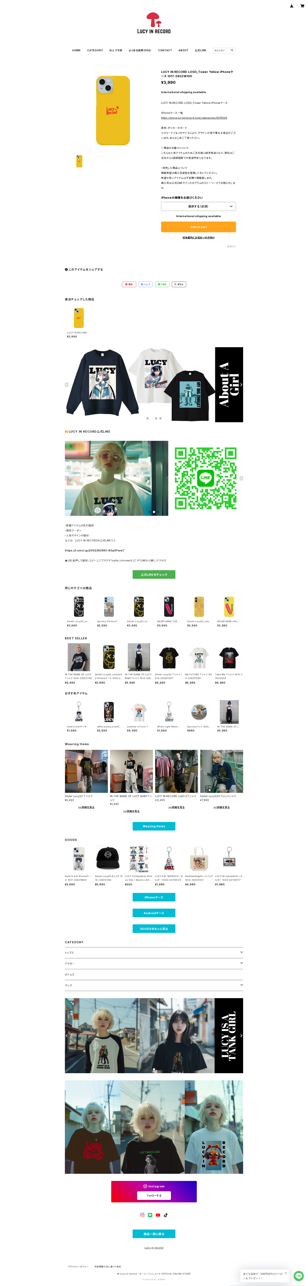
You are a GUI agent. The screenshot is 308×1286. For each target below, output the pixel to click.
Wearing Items (154, 826)
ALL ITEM (115, 50)
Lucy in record (154, 1247)
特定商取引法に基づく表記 (107, 1266)
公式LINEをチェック (154, 574)
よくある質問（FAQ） (140, 50)
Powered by (150, 1279)
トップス (69, 952)
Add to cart (199, 227)
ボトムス (70, 974)
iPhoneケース (154, 897)
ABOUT (183, 50)
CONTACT (165, 50)
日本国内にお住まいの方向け (199, 237)
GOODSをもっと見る (154, 929)
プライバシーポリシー (78, 1266)
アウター (70, 963)
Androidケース (154, 913)
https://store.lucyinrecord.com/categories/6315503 (194, 117)
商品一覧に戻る (154, 1234)
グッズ (68, 985)
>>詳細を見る (86, 807)
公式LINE (200, 50)
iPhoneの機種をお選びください (182, 197)
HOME (76, 50)
